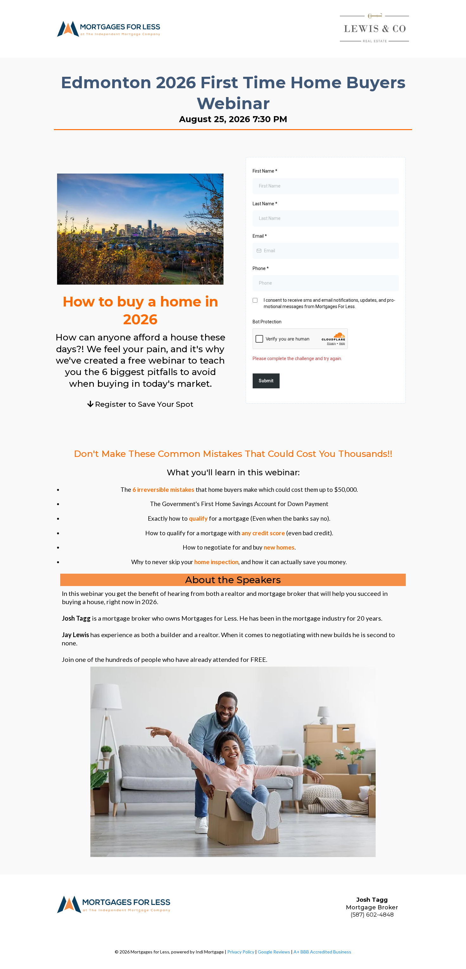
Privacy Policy (240, 951)
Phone (261, 268)
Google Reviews (274, 951)
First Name (265, 171)
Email (260, 236)
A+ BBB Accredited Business (322, 951)
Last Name (265, 203)
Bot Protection (267, 321)
